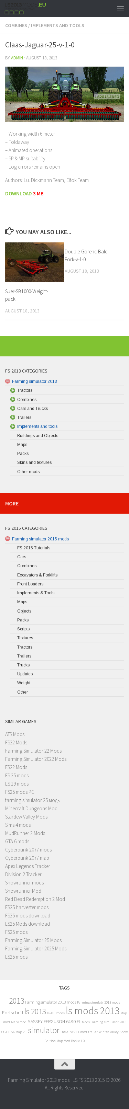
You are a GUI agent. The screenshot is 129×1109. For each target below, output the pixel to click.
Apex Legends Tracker (27, 866)
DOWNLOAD (18, 193)
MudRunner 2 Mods (25, 833)
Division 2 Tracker (23, 874)
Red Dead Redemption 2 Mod (35, 899)
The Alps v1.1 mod (73, 1032)
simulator (43, 1030)
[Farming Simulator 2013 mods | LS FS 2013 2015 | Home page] (32, 8)
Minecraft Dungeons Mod (31, 808)
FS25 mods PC (19, 792)
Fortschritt (12, 1012)
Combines (16, 25)
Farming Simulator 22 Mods (33, 750)
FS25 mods (16, 932)
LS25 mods (16, 956)
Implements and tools (57, 25)
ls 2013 (35, 1011)
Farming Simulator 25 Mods (33, 940)
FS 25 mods (17, 775)
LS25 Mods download (27, 924)
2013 (16, 1001)
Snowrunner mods (24, 882)
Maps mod (18, 1022)
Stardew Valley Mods (26, 816)
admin (17, 58)
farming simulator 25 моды (33, 800)
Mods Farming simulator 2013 (104, 1022)
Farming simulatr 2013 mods (98, 1002)
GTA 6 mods (17, 841)
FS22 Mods (16, 742)
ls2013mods (56, 1013)
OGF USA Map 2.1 (14, 1032)
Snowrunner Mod (23, 891)
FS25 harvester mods (27, 907)
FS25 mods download (27, 915)
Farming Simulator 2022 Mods (35, 759)
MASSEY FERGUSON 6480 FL (54, 1022)
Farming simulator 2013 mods (50, 1002)
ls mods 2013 (92, 1010)
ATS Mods (14, 734)
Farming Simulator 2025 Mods (35, 948)
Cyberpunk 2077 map (27, 858)
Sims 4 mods (18, 825)
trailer (93, 1032)
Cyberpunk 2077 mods (28, 849)
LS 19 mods (17, 783)
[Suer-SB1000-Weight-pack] (34, 262)
